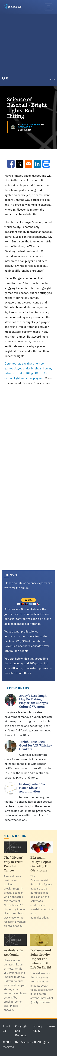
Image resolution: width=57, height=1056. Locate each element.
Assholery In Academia (13, 952)
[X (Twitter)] (6, 78)
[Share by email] (28, 164)
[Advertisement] (28, 46)
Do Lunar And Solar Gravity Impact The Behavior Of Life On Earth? (40, 959)
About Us (6, 1028)
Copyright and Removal (21, 1030)
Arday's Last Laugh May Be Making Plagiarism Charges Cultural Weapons (33, 701)
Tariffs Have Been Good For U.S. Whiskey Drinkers (35, 745)
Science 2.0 (25, 127)
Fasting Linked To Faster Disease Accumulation (32, 788)
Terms (51, 1026)
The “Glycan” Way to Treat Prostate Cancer (13, 864)
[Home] (14, 7)
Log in (52, 79)
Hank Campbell (31, 124)
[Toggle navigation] (48, 6)
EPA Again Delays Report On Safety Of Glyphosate (40, 864)
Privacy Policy (37, 1028)
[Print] (46, 164)
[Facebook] (3, 78)
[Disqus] (28, 432)
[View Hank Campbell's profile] (13, 127)
